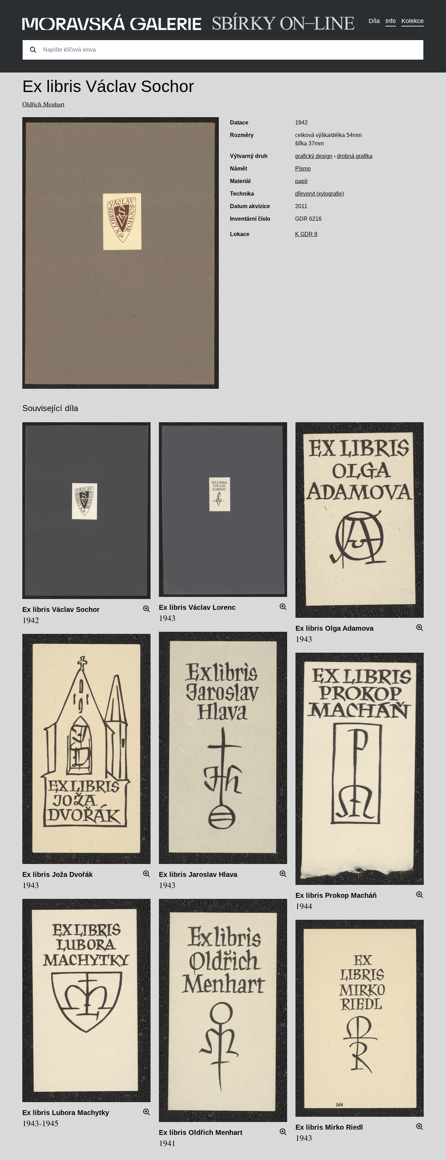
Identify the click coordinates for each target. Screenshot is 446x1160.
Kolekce (412, 20)
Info (390, 20)
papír (301, 181)
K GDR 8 (306, 234)
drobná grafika (354, 156)
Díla (374, 20)
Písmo (303, 169)
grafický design (313, 156)
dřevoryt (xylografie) (319, 194)
